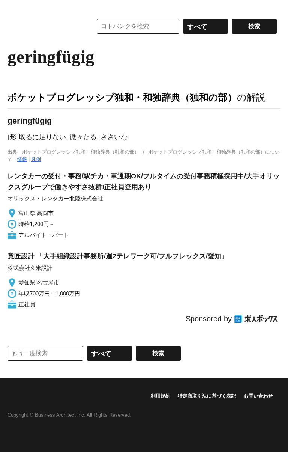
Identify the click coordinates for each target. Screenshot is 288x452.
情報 (22, 159)
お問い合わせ (258, 396)
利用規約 (160, 396)
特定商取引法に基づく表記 (207, 396)
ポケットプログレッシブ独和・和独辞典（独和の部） (122, 97)
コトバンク (45, 26)
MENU (15, 7)
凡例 (36, 159)
